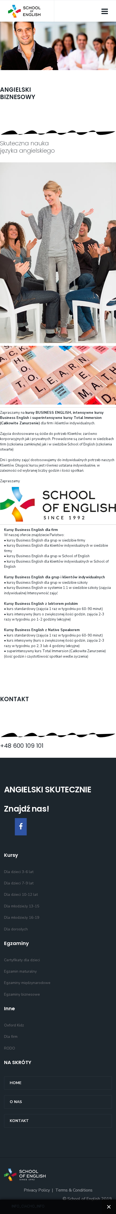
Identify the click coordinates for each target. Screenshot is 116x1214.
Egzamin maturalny (20, 971)
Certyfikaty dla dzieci (22, 960)
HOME (15, 1082)
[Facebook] (21, 826)
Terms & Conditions (74, 1190)
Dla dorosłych (16, 929)
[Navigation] (104, 11)
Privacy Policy (37, 1190)
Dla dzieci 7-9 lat (18, 883)
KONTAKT (19, 1120)
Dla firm (11, 1036)
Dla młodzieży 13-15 (21, 906)
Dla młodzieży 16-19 (21, 917)
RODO (9, 1048)
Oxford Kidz (14, 1025)
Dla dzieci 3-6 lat (18, 871)
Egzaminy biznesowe (22, 994)
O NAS (16, 1101)
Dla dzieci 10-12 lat (21, 894)
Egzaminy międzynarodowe (27, 982)
